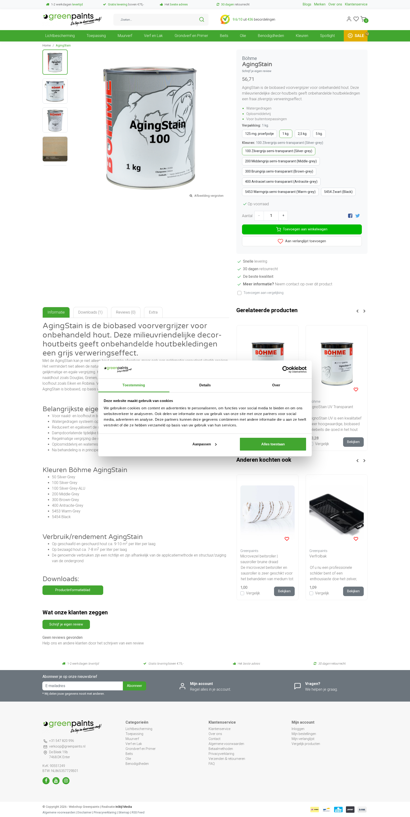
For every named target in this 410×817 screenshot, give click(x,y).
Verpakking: (255, 125)
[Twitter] (357, 216)
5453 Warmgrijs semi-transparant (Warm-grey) (280, 192)
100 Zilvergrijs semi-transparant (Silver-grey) (278, 151)
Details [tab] (205, 385)
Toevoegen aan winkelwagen (305, 229)
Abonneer (134, 686)
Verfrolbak (318, 556)
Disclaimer (84, 812)
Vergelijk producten (306, 744)
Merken (320, 4)
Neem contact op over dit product (303, 284)
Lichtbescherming (60, 35)
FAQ (212, 764)
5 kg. (319, 134)
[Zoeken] (202, 19)
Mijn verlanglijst (303, 739)
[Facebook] (350, 216)
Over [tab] (276, 385)
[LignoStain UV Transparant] (336, 363)
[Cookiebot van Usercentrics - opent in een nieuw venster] (286, 369)
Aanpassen (201, 444)
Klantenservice (356, 4)
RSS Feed (138, 812)
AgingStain (63, 45)
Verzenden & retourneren (227, 759)
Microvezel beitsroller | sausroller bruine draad (259, 559)
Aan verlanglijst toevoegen (305, 241)
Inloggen (298, 729)
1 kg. (285, 134)
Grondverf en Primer (191, 35)
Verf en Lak (153, 35)
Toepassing (96, 35)
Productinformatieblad (72, 590)
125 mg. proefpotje (259, 134)
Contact (214, 739)
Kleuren (302, 35)
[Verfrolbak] (336, 512)
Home (46, 45)
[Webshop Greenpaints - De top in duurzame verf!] (72, 20)
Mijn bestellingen (304, 734)
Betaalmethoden (221, 749)
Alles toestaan (273, 444)
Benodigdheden (271, 35)
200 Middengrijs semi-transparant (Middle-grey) (281, 161)
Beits (224, 35)
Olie (243, 35)
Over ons (335, 4)
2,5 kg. (302, 134)
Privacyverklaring (221, 754)
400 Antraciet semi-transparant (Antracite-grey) (281, 181)
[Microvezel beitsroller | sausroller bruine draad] (267, 512)
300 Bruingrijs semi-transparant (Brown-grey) (279, 171)
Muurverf (125, 35)
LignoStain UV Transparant (331, 407)
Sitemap (124, 812)
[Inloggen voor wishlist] (356, 389)
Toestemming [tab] (133, 385)
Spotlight (327, 35)
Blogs (307, 4)
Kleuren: (282, 143)
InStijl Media (123, 806)
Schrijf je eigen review (256, 71)
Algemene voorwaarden (226, 744)
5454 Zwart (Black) (338, 192)
